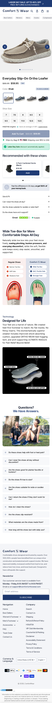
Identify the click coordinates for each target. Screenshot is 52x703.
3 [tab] (23, 69)
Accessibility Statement (35, 640)
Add (28, 173)
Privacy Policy (31, 644)
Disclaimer (30, 636)
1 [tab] (19, 69)
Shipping (29, 617)
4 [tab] (26, 69)
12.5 (31, 121)
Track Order (7, 633)
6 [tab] (30, 69)
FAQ (4, 629)
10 (15, 121)
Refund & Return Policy (35, 620)
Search (29, 609)
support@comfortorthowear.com (26, 586)
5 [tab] (28, 69)
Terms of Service (33, 652)
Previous (5, 47)
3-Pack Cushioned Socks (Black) (26, 164)
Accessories (8, 625)
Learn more (42, 127)
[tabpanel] (26, 47)
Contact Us (7, 637)
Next (47, 47)
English (41, 660)
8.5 (31, 115)
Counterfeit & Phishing (35, 632)
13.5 (39, 121)
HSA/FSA (30, 624)
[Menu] (47, 11)
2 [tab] (21, 69)
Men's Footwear (9, 621)
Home (5, 609)
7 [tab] (32, 69)
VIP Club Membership (34, 628)
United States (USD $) (25, 660)
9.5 (6, 121)
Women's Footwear (11, 617)
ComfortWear (29, 684)
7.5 (14, 115)
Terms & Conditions (34, 648)
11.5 (22, 121)
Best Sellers (7, 613)
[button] (22, 180)
